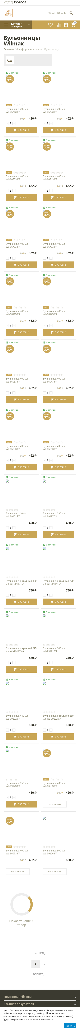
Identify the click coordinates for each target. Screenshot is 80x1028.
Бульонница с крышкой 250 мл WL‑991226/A (58, 717)
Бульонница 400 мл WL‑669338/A (17, 380)
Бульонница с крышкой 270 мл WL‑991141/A (58, 582)
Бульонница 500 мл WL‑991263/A (54, 852)
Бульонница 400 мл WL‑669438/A (54, 380)
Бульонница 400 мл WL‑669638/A (54, 447)
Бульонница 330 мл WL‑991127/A (54, 515)
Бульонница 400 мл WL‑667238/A (54, 110)
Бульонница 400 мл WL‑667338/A (17, 178)
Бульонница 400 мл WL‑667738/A (54, 245)
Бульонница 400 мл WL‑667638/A (17, 245)
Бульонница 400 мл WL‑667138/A (17, 110)
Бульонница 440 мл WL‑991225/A (17, 717)
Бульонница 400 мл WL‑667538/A (54, 785)
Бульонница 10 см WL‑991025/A (16, 515)
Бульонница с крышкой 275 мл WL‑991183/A (21, 650)
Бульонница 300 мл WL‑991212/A (54, 650)
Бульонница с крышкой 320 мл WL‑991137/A (21, 582)
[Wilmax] (8, 13)
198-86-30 (15, 2)
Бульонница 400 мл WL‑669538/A (17, 447)
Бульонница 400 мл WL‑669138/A (17, 313)
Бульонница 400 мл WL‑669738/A (17, 852)
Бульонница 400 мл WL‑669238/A (54, 313)
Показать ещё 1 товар (21, 923)
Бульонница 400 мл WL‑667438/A (54, 178)
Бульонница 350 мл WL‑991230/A (17, 785)
